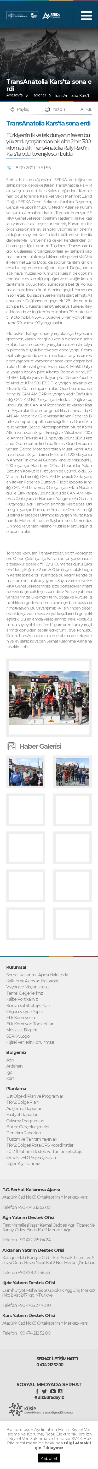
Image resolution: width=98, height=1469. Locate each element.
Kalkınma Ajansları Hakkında (32, 981)
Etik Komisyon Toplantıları (30, 1024)
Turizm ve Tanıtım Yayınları (31, 1139)
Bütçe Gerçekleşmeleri (28, 1127)
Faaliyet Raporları (22, 1114)
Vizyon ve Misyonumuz (27, 987)
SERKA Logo (18, 1036)
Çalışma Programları (25, 1121)
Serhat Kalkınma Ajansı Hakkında (37, 975)
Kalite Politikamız (22, 999)
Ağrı (10, 1060)
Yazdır (59, 109)
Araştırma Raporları (24, 1108)
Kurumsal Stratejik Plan (28, 1005)
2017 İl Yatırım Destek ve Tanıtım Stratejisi (44, 1151)
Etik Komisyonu (20, 1017)
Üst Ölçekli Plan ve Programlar (34, 1096)
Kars (10, 1078)
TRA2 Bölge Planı (22, 1102)
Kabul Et (49, 1458)
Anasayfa (14, 95)
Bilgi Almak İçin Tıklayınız (63, 1445)
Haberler (38, 95)
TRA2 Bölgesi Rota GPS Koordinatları (40, 1145)
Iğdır (10, 1072)
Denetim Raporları (23, 1133)
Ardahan (14, 1066)
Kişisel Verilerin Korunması (30, 1042)
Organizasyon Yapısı (24, 1011)
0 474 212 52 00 (49, 1365)
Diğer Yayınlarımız (23, 1163)
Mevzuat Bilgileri (21, 1030)
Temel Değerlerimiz (24, 993)
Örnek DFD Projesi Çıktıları (31, 1157)
